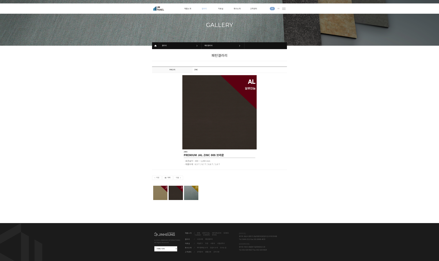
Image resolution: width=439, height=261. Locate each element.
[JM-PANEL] (162, 8)
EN (278, 8)
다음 (177, 178)
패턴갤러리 (209, 46)
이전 (157, 178)
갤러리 (164, 46)
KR (272, 8)
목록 (168, 178)
